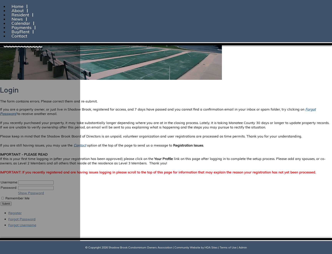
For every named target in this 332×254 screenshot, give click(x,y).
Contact (19, 36)
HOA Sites (211, 247)
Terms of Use (228, 247)
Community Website (187, 247)
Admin (243, 247)
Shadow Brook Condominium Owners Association (140, 247)
